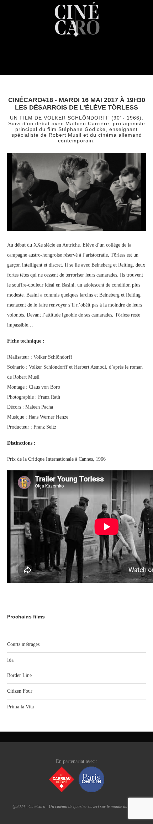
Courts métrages (23, 644)
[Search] (145, 64)
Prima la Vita (20, 706)
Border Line (19, 675)
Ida (10, 660)
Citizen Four (19, 691)
